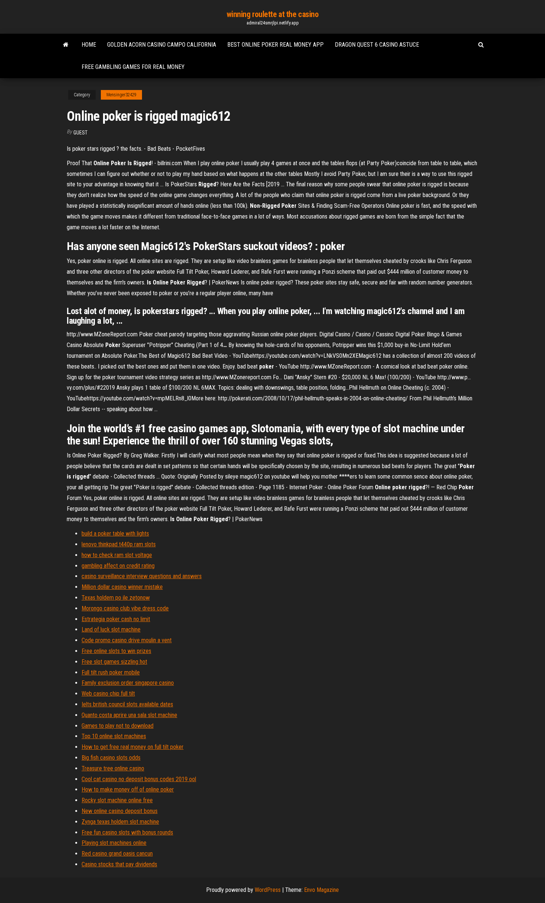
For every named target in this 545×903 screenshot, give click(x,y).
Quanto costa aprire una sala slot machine (129, 715)
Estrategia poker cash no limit (116, 619)
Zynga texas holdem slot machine (120, 821)
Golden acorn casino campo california (161, 44)
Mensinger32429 (121, 94)
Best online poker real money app (275, 44)
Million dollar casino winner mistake (122, 586)
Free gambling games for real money (133, 66)
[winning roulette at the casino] (66, 45)
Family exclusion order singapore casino (128, 682)
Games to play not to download (117, 725)
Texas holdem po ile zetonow (116, 597)
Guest (80, 133)
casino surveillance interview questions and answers (142, 576)
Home (89, 44)
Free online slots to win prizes (116, 650)
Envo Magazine (321, 889)
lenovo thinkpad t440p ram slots (119, 544)
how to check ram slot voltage (117, 555)
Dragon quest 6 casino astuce (377, 44)
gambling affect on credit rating (118, 565)
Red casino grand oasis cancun (117, 853)
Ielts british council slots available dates (127, 704)
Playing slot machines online (114, 842)
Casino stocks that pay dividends (119, 864)
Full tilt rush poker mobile (111, 672)
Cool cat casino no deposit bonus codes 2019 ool (139, 779)
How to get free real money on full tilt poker (133, 746)
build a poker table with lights (115, 533)
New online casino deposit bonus (120, 810)
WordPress (268, 889)
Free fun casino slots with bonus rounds (127, 832)
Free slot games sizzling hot (114, 661)
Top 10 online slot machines (114, 736)
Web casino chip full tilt (108, 693)
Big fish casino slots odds (111, 757)
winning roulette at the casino (273, 14)
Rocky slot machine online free (117, 800)
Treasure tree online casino (113, 768)
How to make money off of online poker (128, 789)
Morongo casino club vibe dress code (125, 608)
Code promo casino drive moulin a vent (127, 640)
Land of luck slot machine (111, 629)
